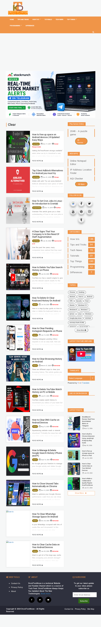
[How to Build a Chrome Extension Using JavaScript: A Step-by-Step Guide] (74, 440)
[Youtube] (73, 211)
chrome (72, 292)
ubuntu (72, 305)
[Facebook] (81, 203)
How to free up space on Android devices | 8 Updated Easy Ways (45, 137)
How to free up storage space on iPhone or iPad (88, 453)
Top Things (71, 19)
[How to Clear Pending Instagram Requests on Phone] (18, 338)
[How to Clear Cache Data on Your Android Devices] (18, 554)
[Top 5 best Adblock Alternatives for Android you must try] (18, 180)
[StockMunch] (50, 94)
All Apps (81, 184)
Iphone (72, 314)
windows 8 (73, 310)
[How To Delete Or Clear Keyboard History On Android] (18, 307)
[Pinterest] (81, 211)
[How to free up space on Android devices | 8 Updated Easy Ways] (18, 147)
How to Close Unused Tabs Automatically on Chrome (45, 485)
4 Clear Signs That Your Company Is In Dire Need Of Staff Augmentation (45, 234)
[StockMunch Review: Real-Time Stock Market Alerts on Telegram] (74, 423)
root (87, 301)
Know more (45, 593)
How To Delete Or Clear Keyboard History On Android (46, 299)
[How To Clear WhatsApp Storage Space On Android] (18, 523)
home (12, 19)
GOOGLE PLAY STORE (77, 322)
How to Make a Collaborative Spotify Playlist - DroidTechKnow (87, 481)
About (13, 591)
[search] (93, 31)
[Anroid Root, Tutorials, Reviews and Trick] (18, 8)
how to (81, 297)
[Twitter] (89, 203)
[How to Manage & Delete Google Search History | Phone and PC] (18, 461)
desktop (81, 292)
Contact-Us (15, 583)
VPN (71, 301)
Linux (80, 314)
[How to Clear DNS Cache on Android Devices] (18, 429)
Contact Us (69, 609)
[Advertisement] (50, 51)
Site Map (90, 609)
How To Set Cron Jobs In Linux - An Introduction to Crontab (47, 202)
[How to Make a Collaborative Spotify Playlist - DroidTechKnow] (74, 483)
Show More (81, 330)
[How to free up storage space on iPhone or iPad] (74, 455)
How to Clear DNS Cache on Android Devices (45, 421)
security (79, 301)
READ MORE (37, 161)
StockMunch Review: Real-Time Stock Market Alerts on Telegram (88, 421)
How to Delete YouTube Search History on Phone (47, 269)
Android (89, 297)
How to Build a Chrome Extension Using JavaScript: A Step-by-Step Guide (88, 438)
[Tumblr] (81, 220)
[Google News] (73, 203)
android (72, 297)
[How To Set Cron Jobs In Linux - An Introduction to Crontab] (18, 210)
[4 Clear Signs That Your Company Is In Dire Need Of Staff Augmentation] (18, 243)
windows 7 (84, 310)
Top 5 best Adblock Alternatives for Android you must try (47, 172)
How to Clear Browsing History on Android (47, 360)
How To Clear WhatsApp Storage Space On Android (45, 515)
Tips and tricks (23, 19)
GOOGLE (88, 318)
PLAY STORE (84, 327)
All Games (80, 141)
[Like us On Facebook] (32, 599)
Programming (15, 26)
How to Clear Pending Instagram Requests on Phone (47, 330)
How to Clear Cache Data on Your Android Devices (46, 546)
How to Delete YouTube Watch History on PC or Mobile (47, 391)
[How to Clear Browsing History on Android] (18, 368)
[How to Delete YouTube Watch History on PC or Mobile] (18, 399)
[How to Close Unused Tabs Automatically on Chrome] (18, 493)
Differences (30, 26)
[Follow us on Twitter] (40, 599)
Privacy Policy (17, 587)
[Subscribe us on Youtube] (48, 599)
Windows (88, 314)
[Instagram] (89, 211)
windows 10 (82, 305)
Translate (85, 383)
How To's (36, 19)
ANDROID (73, 327)
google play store (76, 318)
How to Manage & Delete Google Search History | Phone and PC (47, 453)
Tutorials (48, 19)
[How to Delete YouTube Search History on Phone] (18, 277)
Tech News (59, 19)
